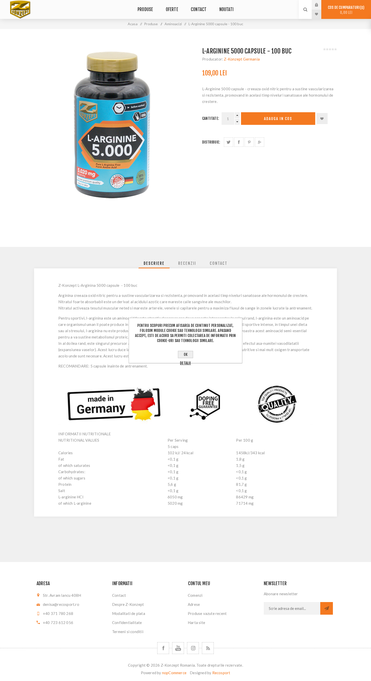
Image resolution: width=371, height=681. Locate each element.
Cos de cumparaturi (345, 10)
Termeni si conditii (127, 631)
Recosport (221, 672)
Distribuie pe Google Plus (259, 142)
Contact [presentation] (218, 263)
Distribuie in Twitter (228, 142)
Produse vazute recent (207, 613)
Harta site (196, 622)
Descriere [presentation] (154, 263)
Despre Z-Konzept (128, 604)
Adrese (194, 604)
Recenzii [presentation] (187, 263)
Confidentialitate (127, 622)
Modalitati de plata (128, 613)
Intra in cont (320, 4)
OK (186, 354)
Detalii (185, 363)
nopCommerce (174, 672)
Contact (119, 595)
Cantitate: (210, 118)
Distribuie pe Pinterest (249, 142)
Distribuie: (211, 142)
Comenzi (195, 595)
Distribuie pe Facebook (239, 142)
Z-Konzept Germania (242, 59)
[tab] (154, 263)
